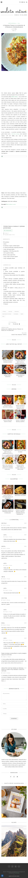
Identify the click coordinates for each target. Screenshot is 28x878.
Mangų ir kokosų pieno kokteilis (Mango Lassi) (20, 407)
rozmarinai (16, 314)
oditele (4, 523)
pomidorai (17, 311)
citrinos (4, 311)
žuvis (3, 316)
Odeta (3, 546)
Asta (16, 29)
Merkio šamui (15, 96)
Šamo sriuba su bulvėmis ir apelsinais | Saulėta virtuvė (13, 654)
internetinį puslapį (15, 134)
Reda (3, 623)
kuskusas (10, 311)
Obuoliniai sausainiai (20, 495)
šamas (22, 314)
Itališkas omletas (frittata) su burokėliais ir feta (20, 362)
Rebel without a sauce (11, 204)
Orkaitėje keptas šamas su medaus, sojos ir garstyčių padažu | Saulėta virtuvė (12, 669)
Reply (25, 523)
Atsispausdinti (8, 230)
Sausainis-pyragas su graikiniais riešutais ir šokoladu (7, 511)
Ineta (3, 576)
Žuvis (19, 23)
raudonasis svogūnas (6, 314)
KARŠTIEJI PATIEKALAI (12, 23)
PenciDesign (16, 872)
